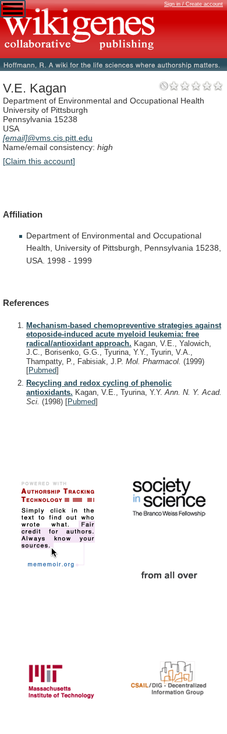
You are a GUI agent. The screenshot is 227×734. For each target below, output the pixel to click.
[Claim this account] (39, 161)
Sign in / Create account (193, 4)
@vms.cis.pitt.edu (48, 137)
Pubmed (42, 370)
